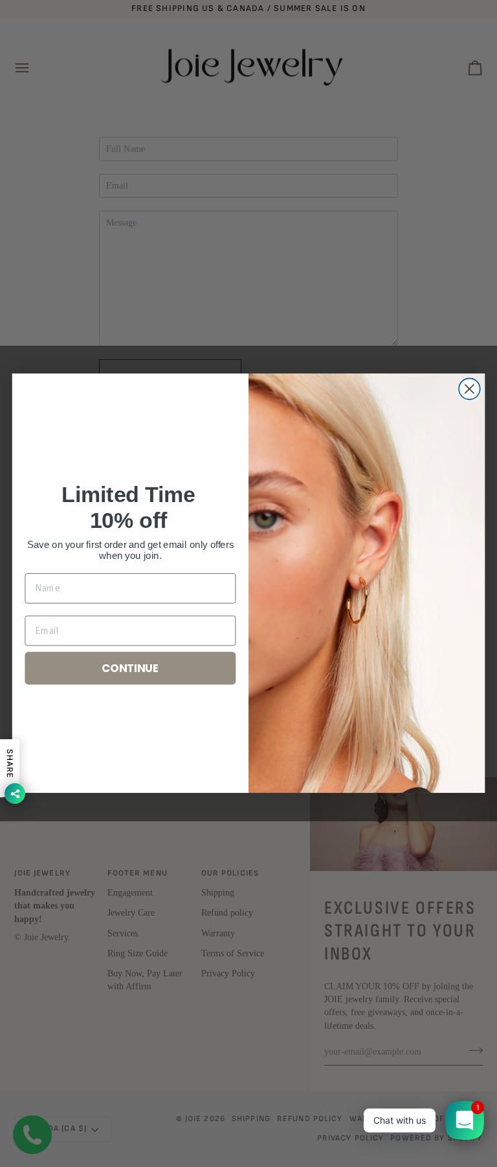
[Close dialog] (469, 389)
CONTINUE (130, 667)
